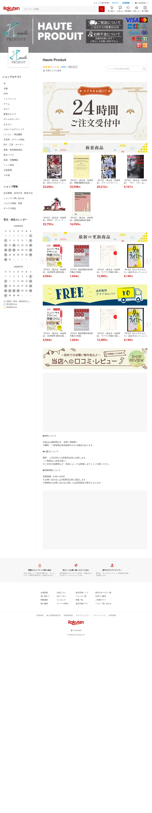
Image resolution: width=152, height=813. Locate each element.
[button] (141, 3)
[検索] (102, 9)
